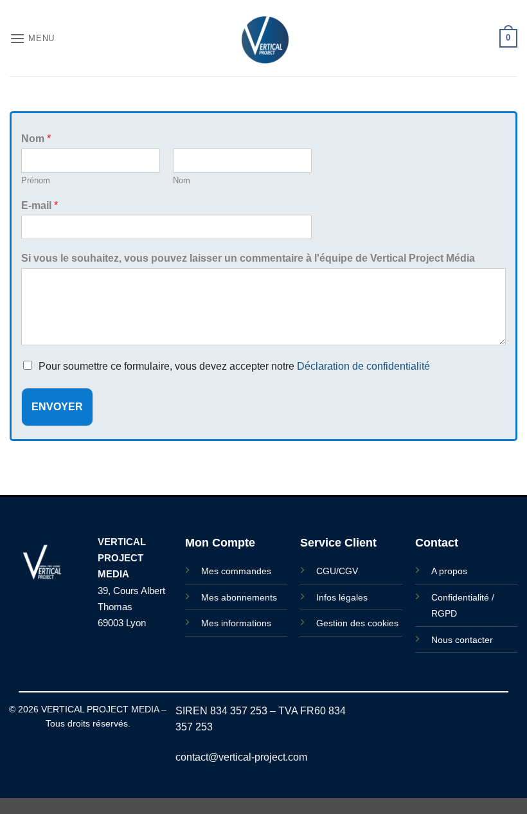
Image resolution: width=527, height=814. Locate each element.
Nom (36, 138)
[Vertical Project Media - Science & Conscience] (263, 38)
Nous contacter (462, 640)
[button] (32, 38)
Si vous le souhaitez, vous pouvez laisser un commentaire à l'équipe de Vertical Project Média (248, 258)
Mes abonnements (239, 597)
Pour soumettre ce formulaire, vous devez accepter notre (234, 366)
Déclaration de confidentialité (363, 366)
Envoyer (57, 406)
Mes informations (236, 623)
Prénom (35, 180)
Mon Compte (220, 542)
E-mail (39, 205)
